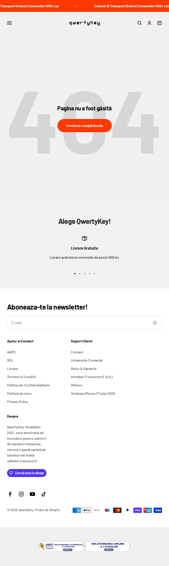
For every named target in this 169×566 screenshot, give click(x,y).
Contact (77, 352)
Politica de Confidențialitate (28, 385)
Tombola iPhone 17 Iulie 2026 (93, 393)
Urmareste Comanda (87, 360)
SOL (10, 360)
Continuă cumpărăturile (84, 125)
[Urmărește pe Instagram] (21, 494)
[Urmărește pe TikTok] (44, 494)
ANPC (11, 352)
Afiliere (76, 385)
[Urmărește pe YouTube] (32, 494)
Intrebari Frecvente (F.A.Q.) (91, 377)
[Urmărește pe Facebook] (10, 494)
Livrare (12, 368)
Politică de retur (19, 393)
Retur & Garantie (84, 368)
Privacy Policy (17, 401)
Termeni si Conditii (21, 377)
